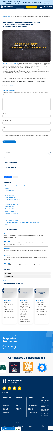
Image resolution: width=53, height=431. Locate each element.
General (11, 85)
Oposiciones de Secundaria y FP (13, 199)
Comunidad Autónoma (11, 162)
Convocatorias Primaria (11, 209)
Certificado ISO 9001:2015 (19, 404)
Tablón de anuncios (30, 409)
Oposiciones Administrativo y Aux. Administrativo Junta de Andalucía (22, 222)
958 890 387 (49, 7)
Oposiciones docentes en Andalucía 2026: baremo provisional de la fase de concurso (25, 251)
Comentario (5, 97)
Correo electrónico (7, 120)
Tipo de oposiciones (10, 167)
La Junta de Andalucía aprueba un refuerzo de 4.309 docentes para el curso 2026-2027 (25, 258)
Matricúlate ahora (31, 7)
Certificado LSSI (20, 401)
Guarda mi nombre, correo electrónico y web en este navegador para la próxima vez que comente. (26, 135)
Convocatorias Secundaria (11, 220)
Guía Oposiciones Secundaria (45, 405)
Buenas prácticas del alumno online (32, 404)
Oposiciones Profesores (6, 404)
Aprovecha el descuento (47, 2)
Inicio (3, 16)
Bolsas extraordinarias (10, 211)
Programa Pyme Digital (44, 426)
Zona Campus (20, 7)
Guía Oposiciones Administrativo (45, 410)
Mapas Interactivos (9, 206)
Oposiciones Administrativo (6, 413)
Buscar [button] (48, 152)
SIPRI (6, 225)
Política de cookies (4, 426)
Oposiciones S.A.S (9, 190)
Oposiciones (6, 401)
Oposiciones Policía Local (11, 202)
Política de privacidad (20, 426)
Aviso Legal (12, 426)
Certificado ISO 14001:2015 (19, 409)
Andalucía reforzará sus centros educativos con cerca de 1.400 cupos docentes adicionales (23, 236)
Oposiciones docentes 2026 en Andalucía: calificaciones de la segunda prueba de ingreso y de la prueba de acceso (26, 243)
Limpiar (15, 177)
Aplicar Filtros (8, 177)
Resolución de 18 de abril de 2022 (10, 63)
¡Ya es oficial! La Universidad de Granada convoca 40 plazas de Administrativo (26, 265)
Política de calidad (32, 401)
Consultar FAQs (9, 347)
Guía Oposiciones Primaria (45, 401)
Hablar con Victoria (9, 429)
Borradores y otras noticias (11, 213)
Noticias (8, 16)
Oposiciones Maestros (6, 409)
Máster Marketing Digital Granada (45, 414)
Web (3, 127)
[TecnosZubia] (7, 7)
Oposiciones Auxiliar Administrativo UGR (15, 186)
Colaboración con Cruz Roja (32, 413)
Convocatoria (8, 172)
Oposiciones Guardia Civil (11, 204)
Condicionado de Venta (32, 426)
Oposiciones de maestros (11, 197)
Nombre (4, 113)
